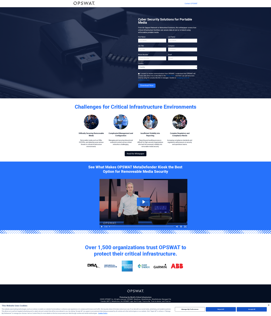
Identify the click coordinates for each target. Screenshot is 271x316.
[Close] (268, 305)
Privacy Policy (170, 76)
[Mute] (177, 226)
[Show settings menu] (181, 226)
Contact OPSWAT (191, 4)
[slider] (141, 226)
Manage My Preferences (189, 309)
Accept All (251, 309)
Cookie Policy (102, 313)
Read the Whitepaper (135, 154)
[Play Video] (102, 226)
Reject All (221, 309)
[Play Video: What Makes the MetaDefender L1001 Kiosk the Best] (143, 202)
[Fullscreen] (185, 226)
